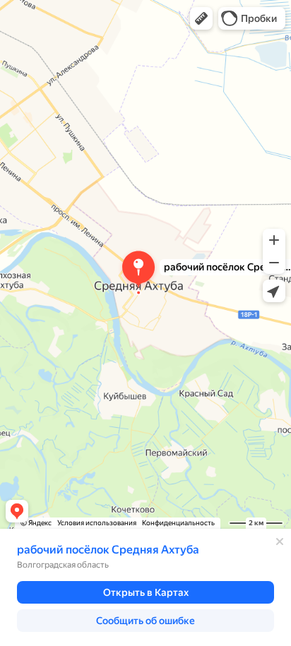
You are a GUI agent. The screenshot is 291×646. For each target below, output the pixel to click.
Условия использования (96, 523)
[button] (201, 18)
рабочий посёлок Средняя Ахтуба (108, 549)
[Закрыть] (279, 541)
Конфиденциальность (178, 523)
